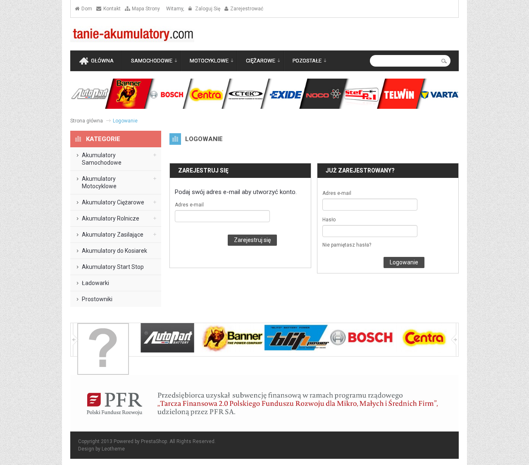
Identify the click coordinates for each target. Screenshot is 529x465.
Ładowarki (95, 283)
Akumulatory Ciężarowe (113, 202)
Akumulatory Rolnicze (110, 218)
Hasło (329, 220)
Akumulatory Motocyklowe (99, 182)
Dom (86, 9)
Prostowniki (97, 299)
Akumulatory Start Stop (113, 267)
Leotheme (113, 449)
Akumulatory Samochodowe (102, 159)
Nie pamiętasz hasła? (346, 245)
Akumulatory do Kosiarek (114, 250)
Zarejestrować (246, 9)
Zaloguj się (207, 9)
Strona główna (86, 121)
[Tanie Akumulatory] (132, 34)
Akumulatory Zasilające (112, 234)
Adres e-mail (189, 205)
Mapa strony (146, 9)
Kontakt (112, 9)
